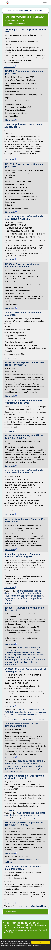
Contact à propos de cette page (17, 927)
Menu (45, 3)
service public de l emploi (31, 761)
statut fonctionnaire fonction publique (23, 595)
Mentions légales (19, 923)
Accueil (6, 923)
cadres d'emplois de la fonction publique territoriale (22, 658)
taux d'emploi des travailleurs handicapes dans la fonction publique (23, 716)
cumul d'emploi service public (32, 719)
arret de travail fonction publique (24, 714)
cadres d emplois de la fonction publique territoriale (25, 662)
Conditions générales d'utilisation (21, 924)
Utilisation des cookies (35, 925)
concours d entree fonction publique (24, 710)
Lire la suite (9, 67)
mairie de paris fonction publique (24, 818)
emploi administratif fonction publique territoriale (24, 767)
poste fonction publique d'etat (27, 593)
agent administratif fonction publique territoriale (23, 599)
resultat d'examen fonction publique (31, 906)
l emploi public (12, 763)
